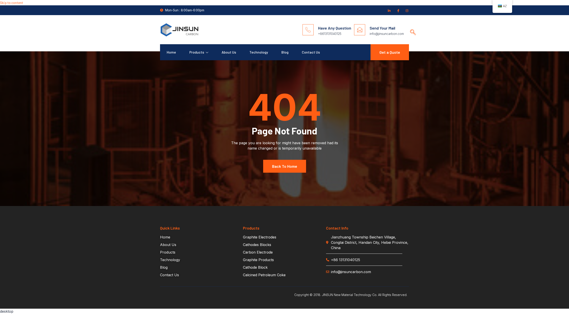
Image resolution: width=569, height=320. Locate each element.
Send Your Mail (382, 28)
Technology (258, 52)
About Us (229, 52)
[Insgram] (407, 10)
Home (171, 52)
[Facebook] (398, 10)
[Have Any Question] (308, 29)
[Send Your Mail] (359, 29)
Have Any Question (334, 28)
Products (196, 52)
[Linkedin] (389, 10)
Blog (285, 52)
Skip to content (11, 2)
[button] (411, 28)
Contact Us (311, 52)
